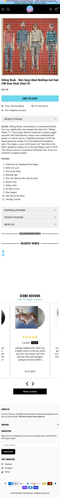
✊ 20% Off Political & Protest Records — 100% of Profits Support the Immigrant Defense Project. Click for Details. (30, 2)
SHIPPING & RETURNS (14, 210)
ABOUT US (9, 224)
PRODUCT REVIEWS (13, 217)
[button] (56, 9)
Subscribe (8, 451)
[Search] (8, 9)
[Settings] (51, 9)
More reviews (30, 391)
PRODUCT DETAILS (13, 119)
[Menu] (2, 9)
